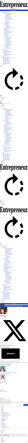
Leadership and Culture (7, 45)
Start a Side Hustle (3, 49)
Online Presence (6, 29)
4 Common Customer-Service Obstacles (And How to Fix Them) (9, 361)
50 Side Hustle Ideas (6, 50)
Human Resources (6, 33)
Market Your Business (6, 136)
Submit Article (3, 105)
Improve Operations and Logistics (8, 129)
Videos (2, 162)
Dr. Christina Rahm (3, 381)
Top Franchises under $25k (6, 58)
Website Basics (7, 26)
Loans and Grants (8, 21)
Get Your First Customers (9, 138)
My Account (2, 97)
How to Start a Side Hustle (7, 51)
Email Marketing (8, 43)
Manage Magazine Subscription (5, 415)
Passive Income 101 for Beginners (8, 54)
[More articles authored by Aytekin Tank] (2, 396)
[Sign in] (0, 243)
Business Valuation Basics (9, 48)
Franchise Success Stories (6, 61)
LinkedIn (2, 430)
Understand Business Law (7, 32)
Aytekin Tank (2, 398)
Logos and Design (8, 25)
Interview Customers (8, 16)
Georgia (2, 438)
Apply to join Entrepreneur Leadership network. (13, 345)
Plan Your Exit (7, 144)
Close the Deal (7, 39)
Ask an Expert (3, 420)
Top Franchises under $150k (6, 60)
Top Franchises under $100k (6, 156)
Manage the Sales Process (9, 38)
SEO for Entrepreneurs (8, 140)
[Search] (0, 66)
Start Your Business (5, 12)
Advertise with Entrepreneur (4, 416)
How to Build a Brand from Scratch (10, 27)
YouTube (2, 431)
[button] (14, 206)
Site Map (2, 425)
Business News (3, 64)
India (2, 439)
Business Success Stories (7, 142)
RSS (2, 433)
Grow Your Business (5, 35)
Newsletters (2, 161)
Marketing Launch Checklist (9, 44)
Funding (5, 20)
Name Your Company (8, 121)
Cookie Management (3, 426)
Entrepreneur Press (3, 419)
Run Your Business (5, 30)
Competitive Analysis (8, 14)
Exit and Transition (6, 46)
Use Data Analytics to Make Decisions (8, 31)
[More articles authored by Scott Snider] (2, 388)
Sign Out (2, 99)
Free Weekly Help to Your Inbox (6, 52)
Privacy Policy (3, 423)
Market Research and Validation (8, 109)
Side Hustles (4, 146)
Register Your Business (8, 19)
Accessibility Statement (4, 424)
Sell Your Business (8, 47)
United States (3, 437)
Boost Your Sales (6, 36)
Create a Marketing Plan (8, 41)
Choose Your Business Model (9, 18)
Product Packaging (8, 123)
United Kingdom (3, 441)
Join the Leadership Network (4, 412)
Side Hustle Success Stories (7, 148)
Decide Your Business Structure (9, 115)
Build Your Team (6, 28)
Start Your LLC (3, 98)
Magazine (2, 410)
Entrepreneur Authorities (4, 418)
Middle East (2, 440)
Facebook (2, 429)
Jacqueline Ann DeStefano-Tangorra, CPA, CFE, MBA (8, 372)
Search (1, 102)
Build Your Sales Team (8, 37)
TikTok (2, 432)
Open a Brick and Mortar (7, 125)
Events (2, 408)
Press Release (3, 163)
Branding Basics (6, 24)
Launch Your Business (5, 23)
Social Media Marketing (8, 42)
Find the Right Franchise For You (7, 57)
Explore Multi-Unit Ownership (6, 62)
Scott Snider (2, 389)
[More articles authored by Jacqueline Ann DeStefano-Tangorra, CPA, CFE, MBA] (2, 371)
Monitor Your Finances (7, 127)
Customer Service (6, 34)
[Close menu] (0, 244)
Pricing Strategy (8, 111)
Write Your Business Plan (9, 17)
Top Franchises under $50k (6, 59)
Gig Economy (4, 152)
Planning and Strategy (6, 113)
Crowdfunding (7, 119)
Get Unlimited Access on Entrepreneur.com (6, 413)
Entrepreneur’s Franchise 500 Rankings (7, 154)
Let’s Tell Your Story (3, 421)
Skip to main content (2, 0)
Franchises (2, 56)
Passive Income (4, 53)
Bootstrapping (7, 117)
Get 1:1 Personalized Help (6, 63)
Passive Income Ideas (6, 55)
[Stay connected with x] (14, 330)
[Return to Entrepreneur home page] (14, 170)
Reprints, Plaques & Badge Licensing (5, 427)
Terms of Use (3, 422)
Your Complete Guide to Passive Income (9, 150)
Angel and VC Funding (8, 22)
